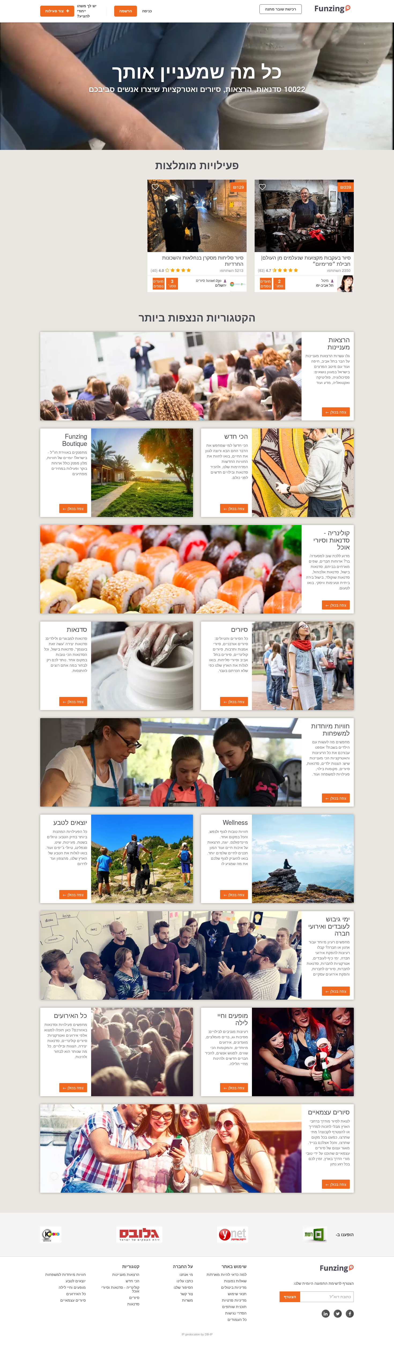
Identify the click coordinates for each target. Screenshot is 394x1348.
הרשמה (125, 11)
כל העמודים (237, 1319)
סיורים (134, 1297)
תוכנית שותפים (234, 1307)
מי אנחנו (186, 1274)
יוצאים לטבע (76, 1281)
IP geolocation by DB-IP (197, 1334)
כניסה (147, 11)
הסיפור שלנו (183, 1287)
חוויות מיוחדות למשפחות (65, 1274)
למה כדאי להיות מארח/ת (227, 1274)
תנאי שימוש (237, 1294)
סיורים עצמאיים (73, 1300)
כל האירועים (76, 1294)
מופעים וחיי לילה (72, 1287)
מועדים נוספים (265, 284)
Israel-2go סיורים (208, 280)
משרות (187, 1300)
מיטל (325, 280)
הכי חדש (132, 1281)
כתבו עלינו (185, 1281)
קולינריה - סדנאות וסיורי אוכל (120, 1289)
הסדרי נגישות (236, 1313)
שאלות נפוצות (235, 1281)
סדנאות (133, 1304)
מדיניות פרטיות (234, 1300)
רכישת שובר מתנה (280, 9)
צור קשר (186, 1294)
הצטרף (290, 1297)
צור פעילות (55, 11)
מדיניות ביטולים (234, 1287)
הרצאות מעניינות (125, 1274)
